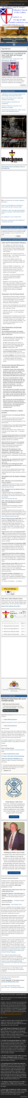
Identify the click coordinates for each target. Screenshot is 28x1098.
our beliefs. (5, 1017)
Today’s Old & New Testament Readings (13, 756)
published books (9, 891)
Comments (13, 60)
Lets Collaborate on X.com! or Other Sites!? (11, 216)
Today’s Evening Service (10, 725)
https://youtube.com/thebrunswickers (16, 939)
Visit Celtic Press (14, 816)
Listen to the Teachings (14, 872)
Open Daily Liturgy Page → (10, 710)
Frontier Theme (23, 1096)
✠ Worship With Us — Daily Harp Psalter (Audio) (14, 40)
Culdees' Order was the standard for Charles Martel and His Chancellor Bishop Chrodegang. (13, 950)
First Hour (14, 722)
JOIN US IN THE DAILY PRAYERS (10, 758)
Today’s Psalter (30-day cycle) (11, 753)
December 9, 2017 (19, 58)
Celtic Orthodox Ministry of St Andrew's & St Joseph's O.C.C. (13, 2)
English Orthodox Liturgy (9, 741)
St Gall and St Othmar (14, 947)
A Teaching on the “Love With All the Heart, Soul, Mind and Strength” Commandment (14, 55)
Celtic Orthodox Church (16, 904)
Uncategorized (6, 60)
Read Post (23, 85)
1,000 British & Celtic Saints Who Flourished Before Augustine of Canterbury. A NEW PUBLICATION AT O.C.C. (13, 212)
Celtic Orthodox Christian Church (18, 895)
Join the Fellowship (14, 691)
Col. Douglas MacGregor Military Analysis (10, 985)
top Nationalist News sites (12, 981)
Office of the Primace (8, 58)
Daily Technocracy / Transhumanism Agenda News (12, 987)
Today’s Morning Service (10, 719)
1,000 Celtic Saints (17, 245)
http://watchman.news (6, 978)
